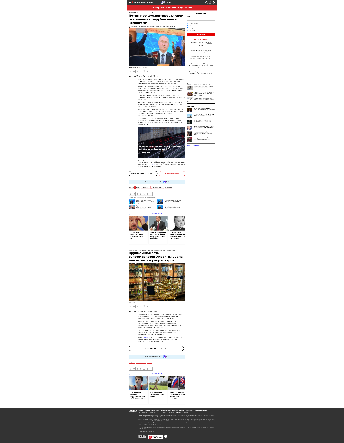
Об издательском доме (152, 410)
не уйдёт (153, 164)
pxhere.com (132, 302)
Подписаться (201, 34)
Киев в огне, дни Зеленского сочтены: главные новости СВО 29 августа (201, 58)
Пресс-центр (189, 410)
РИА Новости (143, 67)
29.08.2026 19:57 (133, 250)
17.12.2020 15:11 (132, 12)
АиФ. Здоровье (193, 28)
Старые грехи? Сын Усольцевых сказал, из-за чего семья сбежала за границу (204, 99)
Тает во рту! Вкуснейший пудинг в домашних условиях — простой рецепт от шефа (203, 94)
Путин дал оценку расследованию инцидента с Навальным (173, 207)
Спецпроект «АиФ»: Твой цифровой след (172, 8)
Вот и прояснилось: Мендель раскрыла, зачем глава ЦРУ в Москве (204, 109)
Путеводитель (153, 412)
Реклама (140, 410)
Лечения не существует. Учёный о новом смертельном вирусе (203, 87)
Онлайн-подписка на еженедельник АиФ (172, 410)
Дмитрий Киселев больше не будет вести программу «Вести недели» (204, 127)
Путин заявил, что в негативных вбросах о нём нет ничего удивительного (145, 207)
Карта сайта (163, 412)
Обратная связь (142, 412)
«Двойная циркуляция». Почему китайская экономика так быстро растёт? (160, 148)
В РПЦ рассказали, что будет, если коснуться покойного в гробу (203, 138)
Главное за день (193, 23)
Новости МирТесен (194, 145)
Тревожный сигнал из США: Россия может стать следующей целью (204, 115)
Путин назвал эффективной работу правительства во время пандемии (145, 201)
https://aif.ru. (143, 428)
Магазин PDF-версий (201, 410)
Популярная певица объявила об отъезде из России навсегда (202, 121)
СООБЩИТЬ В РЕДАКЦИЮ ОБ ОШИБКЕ (178, 412)
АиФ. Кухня (192, 30)
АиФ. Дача (191, 25)
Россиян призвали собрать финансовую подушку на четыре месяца (203, 133)
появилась (146, 337)
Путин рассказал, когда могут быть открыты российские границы (173, 201)
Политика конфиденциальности (146, 431)
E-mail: (189, 16)
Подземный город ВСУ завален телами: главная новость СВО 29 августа (201, 44)
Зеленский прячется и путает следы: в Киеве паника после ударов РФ (201, 72)
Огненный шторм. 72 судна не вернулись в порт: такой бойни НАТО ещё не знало (201, 65)
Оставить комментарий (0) (172, 173)
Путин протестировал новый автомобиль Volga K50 (201, 51)
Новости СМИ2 (157, 213)
